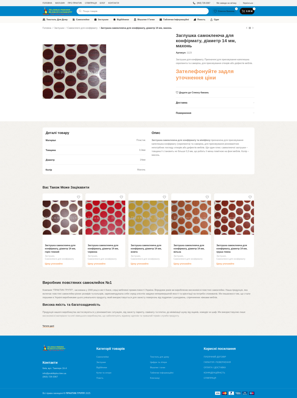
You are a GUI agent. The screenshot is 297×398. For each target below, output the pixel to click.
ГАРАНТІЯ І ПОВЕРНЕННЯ (217, 362)
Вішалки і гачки (157, 367)
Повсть (99, 378)
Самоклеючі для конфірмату (82, 28)
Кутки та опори (103, 372)
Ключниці (154, 378)
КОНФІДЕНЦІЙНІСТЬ (214, 372)
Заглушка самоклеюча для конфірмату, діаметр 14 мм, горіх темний (60, 248)
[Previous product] (246, 28)
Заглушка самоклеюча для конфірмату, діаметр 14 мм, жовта (146, 248)
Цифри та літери (158, 362)
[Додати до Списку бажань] (78, 196)
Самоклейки (102, 357)
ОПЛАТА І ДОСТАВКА (215, 367)
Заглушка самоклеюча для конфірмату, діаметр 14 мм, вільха (189, 248)
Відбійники (101, 367)
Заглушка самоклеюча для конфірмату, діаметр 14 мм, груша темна (231, 248)
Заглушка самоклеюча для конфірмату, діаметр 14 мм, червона (103, 248)
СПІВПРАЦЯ (210, 378)
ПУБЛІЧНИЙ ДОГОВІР (215, 357)
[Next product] (252, 28)
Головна (47, 28)
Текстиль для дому (159, 357)
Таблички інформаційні (161, 372)
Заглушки (59, 28)
